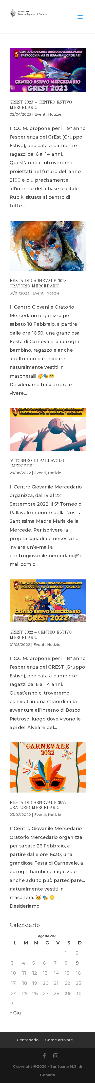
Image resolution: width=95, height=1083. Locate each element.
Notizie (54, 114)
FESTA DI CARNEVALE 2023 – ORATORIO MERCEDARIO (40, 283)
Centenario (28, 1039)
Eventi (40, 114)
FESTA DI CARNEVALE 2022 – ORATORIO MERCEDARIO (40, 805)
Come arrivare (59, 1039)
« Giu (15, 1013)
